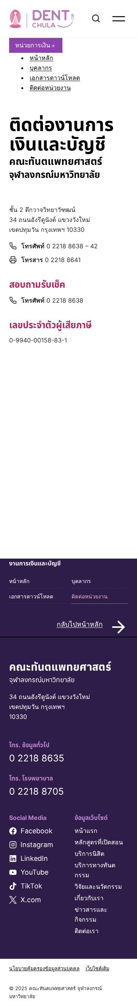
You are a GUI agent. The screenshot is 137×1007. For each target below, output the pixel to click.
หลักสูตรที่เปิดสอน (99, 842)
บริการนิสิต (89, 853)
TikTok (31, 886)
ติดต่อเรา (87, 931)
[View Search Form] (96, 18)
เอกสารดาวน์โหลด (55, 77)
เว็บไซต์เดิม (97, 968)
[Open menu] (119, 19)
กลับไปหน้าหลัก (80, 624)
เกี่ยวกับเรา (89, 898)
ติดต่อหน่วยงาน (50, 87)
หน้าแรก (86, 830)
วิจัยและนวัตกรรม (98, 886)
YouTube (34, 872)
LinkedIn (34, 858)
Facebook (37, 831)
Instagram (37, 845)
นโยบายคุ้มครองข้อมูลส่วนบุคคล (44, 968)
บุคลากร (41, 68)
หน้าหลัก (41, 58)
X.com (31, 900)
